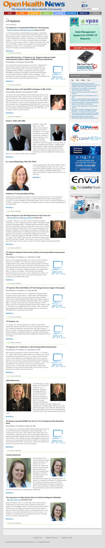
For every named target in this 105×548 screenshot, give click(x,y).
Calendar (59, 13)
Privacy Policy (52, 538)
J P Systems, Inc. (12, 321)
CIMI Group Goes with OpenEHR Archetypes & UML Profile (28, 89)
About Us (83, 13)
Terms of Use (66, 538)
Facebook (83, 5)
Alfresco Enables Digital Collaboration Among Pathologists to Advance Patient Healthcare (85, 99)
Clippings (34, 13)
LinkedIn (87, 5)
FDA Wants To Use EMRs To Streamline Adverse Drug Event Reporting (84, 89)
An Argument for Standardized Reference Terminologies (27, 28)
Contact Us (37, 538)
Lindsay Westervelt (28, 30)
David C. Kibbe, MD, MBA (15, 121)
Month (83, 80)
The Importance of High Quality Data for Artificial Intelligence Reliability (33, 497)
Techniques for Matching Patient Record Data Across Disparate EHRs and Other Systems (85, 113)
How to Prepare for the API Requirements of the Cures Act (28, 216)
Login (8, 53)
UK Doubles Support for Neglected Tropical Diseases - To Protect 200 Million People (84, 110)
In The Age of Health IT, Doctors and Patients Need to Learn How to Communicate (85, 103)
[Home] (34, 10)
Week (77, 80)
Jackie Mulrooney (14, 30)
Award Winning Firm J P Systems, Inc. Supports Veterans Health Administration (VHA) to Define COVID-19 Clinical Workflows (30, 58)
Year (88, 80)
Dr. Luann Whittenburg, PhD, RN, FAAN (21, 162)
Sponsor (95, 13)
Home (10, 13)
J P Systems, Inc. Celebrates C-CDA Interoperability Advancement (31, 347)
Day (72, 80)
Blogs (46, 13)
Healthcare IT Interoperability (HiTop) (20, 194)
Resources (71, 13)
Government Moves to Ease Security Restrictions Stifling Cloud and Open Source (85, 117)
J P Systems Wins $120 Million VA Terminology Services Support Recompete (35, 288)
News (22, 13)
